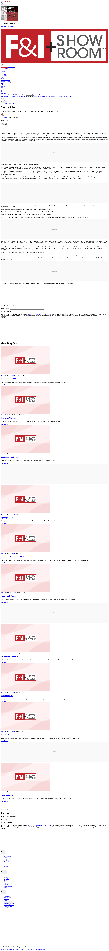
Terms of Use (11, 949)
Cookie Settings (30, 96)
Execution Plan (7, 696)
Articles (15, 1)
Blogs (13, 94)
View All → (4, 802)
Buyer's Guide (42, 94)
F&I (2, 83)
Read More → (4, 385)
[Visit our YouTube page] (8, 813)
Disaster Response (5, 80)
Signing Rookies (7, 518)
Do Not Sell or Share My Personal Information (33, 949)
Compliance (4, 74)
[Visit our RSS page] (4, 813)
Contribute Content (60, 96)
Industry (3, 86)
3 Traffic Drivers (7, 735)
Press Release (69, 96)
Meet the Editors (11, 96)
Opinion (3, 89)
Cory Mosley (12, 375)
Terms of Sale (18, 949)
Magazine (10, 94)
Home (2, 103)
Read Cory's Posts (5, 119)
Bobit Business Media (39, 96)
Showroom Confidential (10, 457)
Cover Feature (6, 1)
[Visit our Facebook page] (1, 813)
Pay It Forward (7, 795)
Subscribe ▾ (4, 4)
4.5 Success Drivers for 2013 (12, 557)
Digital (2, 77)
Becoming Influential (9, 656)
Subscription (4, 96)
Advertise (17, 96)
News (11, 1)
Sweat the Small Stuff (9, 379)
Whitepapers (18, 94)
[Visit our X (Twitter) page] (3, 813)
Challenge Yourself (8, 418)
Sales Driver (11, 103)
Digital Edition (10, 26)
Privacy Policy (4, 949)
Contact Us (23, 96)
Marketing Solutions (50, 96)
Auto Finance (4, 68)
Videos (23, 94)
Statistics (27, 94)
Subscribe (3, 26)
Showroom (3, 92)
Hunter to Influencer (9, 596)
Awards (3, 71)
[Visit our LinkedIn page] (6, 813)
